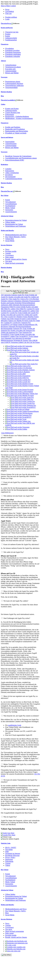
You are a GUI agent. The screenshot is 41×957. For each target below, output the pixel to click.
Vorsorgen (14, 342)
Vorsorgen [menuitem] (4, 77)
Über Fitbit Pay (21, 309)
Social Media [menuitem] (9, 241)
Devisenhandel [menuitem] (10, 177)
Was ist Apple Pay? (10, 817)
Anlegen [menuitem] (3, 61)
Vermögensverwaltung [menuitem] (13, 67)
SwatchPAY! (5, 325)
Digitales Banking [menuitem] (6, 92)
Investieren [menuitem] (9, 175)
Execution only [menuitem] (10, 69)
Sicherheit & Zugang (21, 340)
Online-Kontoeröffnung (26, 325)
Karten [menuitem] (7, 36)
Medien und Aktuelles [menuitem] (7, 230)
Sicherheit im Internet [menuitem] (12, 853)
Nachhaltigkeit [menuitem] (10, 206)
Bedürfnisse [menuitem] (4, 164)
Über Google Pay (10, 317)
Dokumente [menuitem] (9, 861)
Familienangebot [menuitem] (11, 40)
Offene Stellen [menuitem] (10, 222)
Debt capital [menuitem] (9, 257)
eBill (10, 305)
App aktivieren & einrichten (21, 338)
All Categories (6, 295)
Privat (7, 9)
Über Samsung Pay (25, 332)
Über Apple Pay (14, 299)
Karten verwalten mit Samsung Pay (23, 330)
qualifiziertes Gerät (14, 725)
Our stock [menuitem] (8, 261)
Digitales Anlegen (7, 301)
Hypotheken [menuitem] (9, 48)
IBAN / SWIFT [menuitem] (10, 847)
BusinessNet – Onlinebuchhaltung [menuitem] (17, 116)
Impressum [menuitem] (9, 859)
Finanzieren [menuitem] (4, 44)
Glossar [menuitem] (7, 863)
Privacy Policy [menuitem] (10, 857)
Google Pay (14, 313)
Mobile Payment (22, 321)
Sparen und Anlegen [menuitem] (7, 137)
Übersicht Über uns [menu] (7, 191)
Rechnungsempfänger (27, 305)
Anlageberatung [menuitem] (10, 65)
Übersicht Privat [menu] (6, 23)
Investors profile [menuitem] (10, 251)
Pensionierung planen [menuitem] (12, 81)
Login (7, 19)
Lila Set (26, 342)
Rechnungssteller (7, 328)
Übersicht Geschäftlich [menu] (8, 100)
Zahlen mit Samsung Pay (10, 332)
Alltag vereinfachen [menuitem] (12, 173)
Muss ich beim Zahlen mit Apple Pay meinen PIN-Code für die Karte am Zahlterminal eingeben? (19, 592)
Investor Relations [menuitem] (6, 245)
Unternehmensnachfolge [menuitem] (13, 179)
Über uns (8, 13)
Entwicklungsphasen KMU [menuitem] (14, 160)
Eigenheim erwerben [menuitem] (12, 50)
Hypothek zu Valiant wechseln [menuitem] (15, 133)
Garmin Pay (31, 309)
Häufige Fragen (22, 317)
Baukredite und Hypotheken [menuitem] (15, 129)
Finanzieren (5, 307)
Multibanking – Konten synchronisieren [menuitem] (19, 118)
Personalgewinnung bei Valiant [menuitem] (16, 220)
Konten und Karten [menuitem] (7, 27)
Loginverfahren (31, 319)
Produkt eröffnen (11, 17)
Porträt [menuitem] (7, 200)
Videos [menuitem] (7, 865)
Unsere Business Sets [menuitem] (12, 112)
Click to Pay (24, 299)
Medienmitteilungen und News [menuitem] (16, 235)
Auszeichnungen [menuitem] (11, 212)
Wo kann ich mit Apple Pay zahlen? (15, 601)
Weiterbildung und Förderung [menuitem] (15, 226)
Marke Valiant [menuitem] (10, 208)
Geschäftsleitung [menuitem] (11, 204)
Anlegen (14, 295)
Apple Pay (21, 295)
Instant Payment (20, 319)
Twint (31, 336)
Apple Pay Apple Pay (13, 291)
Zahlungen (5, 305)
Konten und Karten (8, 303)
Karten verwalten (32, 307)
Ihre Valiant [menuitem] (4, 195)
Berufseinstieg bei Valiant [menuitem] (14, 224)
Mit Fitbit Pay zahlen (8, 309)
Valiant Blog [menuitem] (9, 239)
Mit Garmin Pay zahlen (27, 311)
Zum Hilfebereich (7, 433)
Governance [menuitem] (9, 255)
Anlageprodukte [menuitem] (10, 71)
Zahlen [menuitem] (3, 104)
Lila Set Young (34, 342)
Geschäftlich (9, 11)
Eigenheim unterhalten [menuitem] (13, 54)
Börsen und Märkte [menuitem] (12, 73)
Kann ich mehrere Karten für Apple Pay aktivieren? (21, 544)
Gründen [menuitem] (8, 169)
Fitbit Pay (13, 307)
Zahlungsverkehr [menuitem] (11, 38)
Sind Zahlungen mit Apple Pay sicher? (16, 618)
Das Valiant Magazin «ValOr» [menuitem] (15, 237)
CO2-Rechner (34, 299)
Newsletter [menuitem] (9, 849)
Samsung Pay (26, 323)
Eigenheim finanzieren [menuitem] (13, 52)
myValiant (14, 325)
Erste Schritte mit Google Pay (28, 313)
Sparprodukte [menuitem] (10, 142)
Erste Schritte (21, 307)
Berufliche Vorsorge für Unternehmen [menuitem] (18, 156)
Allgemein (25, 301)
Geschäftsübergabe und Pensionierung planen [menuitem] (21, 158)
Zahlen (21, 342)
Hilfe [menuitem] (7, 851)
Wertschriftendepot (28, 303)
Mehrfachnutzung (7, 340)
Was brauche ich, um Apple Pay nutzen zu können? (21, 716)
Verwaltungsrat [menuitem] (10, 202)
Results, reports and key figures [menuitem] (16, 259)
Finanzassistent (34, 301)
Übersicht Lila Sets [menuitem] (11, 32)
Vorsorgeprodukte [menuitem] (11, 87)
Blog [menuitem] (2, 96)
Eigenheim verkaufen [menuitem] (12, 56)
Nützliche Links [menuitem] (5, 843)
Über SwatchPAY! (22, 336)
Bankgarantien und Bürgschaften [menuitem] (16, 131)
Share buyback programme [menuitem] (14, 263)
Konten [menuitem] (7, 34)
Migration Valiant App (9, 321)
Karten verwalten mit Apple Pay (20, 297)
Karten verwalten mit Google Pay (12, 315)
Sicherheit (18, 303)
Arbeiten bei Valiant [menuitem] (7, 216)
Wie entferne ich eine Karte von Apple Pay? (18, 496)
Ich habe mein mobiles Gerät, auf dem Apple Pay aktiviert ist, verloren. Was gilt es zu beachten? (19, 450)
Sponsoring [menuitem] (9, 210)
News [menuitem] (7, 249)
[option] (18, 346)
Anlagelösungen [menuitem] (11, 144)
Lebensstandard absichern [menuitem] (14, 83)
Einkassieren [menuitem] (9, 114)
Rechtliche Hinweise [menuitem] (12, 855)
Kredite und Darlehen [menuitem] (12, 127)
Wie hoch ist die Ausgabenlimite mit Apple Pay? (20, 809)
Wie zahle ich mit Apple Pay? (13, 552)
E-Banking (18, 301)
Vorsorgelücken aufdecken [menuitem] (14, 85)
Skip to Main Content (8, 6)
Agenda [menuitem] (8, 253)
